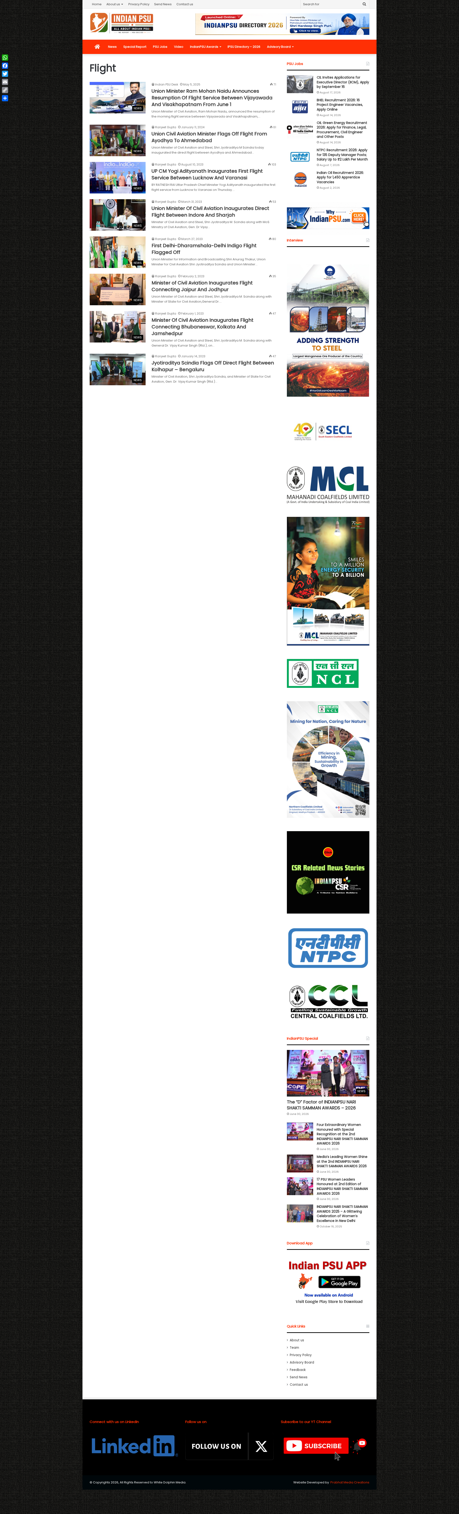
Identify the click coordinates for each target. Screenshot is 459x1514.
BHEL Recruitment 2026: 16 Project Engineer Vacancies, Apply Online (340, 105)
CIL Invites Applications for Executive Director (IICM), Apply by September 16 (343, 82)
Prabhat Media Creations (349, 1482)
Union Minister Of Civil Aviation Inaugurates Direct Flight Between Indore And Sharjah (210, 211)
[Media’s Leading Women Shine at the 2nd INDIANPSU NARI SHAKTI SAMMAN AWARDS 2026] (300, 1163)
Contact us (184, 4)
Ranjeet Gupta (165, 127)
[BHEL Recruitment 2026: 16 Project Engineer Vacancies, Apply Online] (300, 107)
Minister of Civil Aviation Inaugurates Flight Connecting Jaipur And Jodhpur (202, 286)
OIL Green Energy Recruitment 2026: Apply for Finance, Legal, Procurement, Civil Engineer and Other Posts (342, 129)
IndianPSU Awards (204, 46)
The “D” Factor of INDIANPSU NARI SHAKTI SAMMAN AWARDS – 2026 (321, 1105)
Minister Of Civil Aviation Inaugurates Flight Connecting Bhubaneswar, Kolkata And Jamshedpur (202, 327)
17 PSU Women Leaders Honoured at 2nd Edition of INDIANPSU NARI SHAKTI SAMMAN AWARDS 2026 (342, 1186)
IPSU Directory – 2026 (244, 46)
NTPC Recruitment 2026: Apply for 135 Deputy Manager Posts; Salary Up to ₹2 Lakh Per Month (342, 155)
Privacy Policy (138, 4)
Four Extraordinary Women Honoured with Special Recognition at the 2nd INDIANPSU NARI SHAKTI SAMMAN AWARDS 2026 (342, 1134)
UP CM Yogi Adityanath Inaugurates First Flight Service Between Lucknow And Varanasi (207, 174)
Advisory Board (279, 46)
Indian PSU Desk (166, 84)
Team (294, 1347)
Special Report (134, 46)
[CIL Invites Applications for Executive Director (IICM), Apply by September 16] (300, 84)
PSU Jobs (160, 46)
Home (97, 4)
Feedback (298, 1370)
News (112, 46)
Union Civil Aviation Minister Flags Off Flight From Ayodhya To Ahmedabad (209, 137)
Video (178, 46)
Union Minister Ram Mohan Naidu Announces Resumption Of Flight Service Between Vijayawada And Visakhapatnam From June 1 (212, 98)
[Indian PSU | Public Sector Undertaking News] (122, 23)
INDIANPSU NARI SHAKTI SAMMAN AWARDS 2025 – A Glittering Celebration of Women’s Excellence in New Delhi (342, 1213)
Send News (163, 4)
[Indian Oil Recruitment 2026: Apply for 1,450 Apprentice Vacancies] (300, 179)
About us (113, 4)
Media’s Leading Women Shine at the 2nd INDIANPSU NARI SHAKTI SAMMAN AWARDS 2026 (342, 1161)
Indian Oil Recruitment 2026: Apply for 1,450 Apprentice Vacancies (340, 177)
